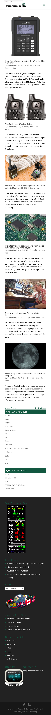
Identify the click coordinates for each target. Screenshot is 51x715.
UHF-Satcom (12, 659)
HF (41, 378)
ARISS (9, 648)
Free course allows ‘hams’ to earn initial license (22, 314)
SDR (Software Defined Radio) (16, 448)
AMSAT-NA (11, 640)
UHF (6, 459)
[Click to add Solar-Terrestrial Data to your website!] (16, 552)
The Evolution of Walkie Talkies (19, 124)
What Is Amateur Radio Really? (18, 567)
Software (8, 452)
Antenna (8, 415)
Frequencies (9, 426)
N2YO (9, 652)
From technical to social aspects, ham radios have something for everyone (24, 247)
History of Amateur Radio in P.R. (19, 630)
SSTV (7, 456)
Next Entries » (40, 408)
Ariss (7, 474)
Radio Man (11, 65)
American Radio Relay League (18, 619)
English (9, 1)
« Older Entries (10, 408)
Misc (43, 250)
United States (10, 489)
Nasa (7, 481)
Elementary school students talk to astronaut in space (25, 374)
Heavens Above (13, 626)
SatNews (10, 655)
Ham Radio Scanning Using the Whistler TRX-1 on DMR (25, 62)
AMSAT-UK (11, 644)
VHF (6, 463)
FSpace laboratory (14, 622)
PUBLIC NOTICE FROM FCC (17, 571)
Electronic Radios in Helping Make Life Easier (25, 185)
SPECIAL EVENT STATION (15, 485)
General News (35, 126)
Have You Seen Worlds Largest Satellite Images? (25, 563)
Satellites (8, 445)
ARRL (7, 419)
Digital (32, 65)
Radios (13, 68)
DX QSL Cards (10, 478)
